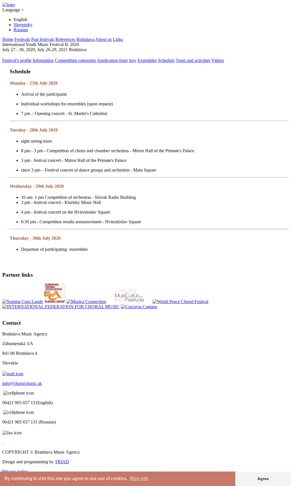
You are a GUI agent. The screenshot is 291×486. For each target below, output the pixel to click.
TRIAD (62, 461)
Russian (21, 29)
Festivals (22, 39)
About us (103, 39)
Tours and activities (193, 60)
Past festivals (42, 39)
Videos (217, 60)
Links (118, 39)
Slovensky (23, 24)
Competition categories (75, 60)
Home (7, 39)
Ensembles (147, 60)
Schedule (166, 60)
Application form (112, 60)
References (65, 39)
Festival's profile (17, 60)
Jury (132, 60)
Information (43, 60)
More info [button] (139, 478)
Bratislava (85, 39)
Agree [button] (263, 478)
